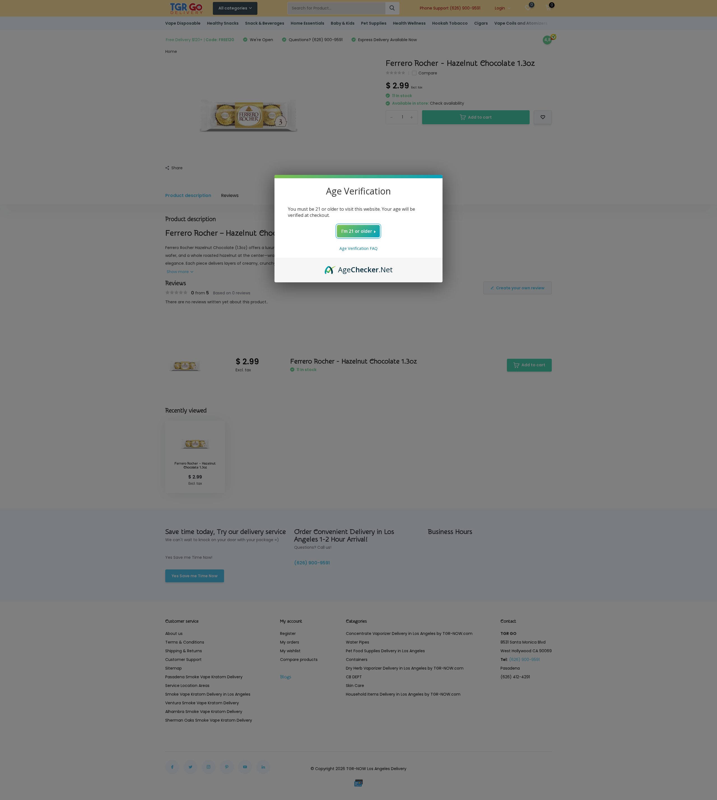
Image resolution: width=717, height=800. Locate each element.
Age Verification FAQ (358, 248)
